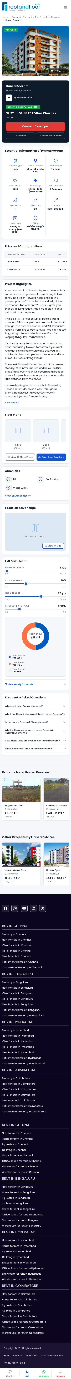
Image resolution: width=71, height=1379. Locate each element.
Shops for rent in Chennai (17, 1155)
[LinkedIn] (33, 908)
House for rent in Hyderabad (19, 1246)
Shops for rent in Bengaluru (18, 1209)
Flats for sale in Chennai (16, 939)
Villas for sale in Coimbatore (19, 1089)
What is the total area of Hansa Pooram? (28, 748)
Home (5, 17)
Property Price (14, 567)
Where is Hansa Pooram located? (24, 706)
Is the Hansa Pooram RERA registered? (26, 722)
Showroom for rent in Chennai (20, 1166)
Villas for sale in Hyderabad (18, 1041)
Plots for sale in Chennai (16, 951)
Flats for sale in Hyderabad (18, 1036)
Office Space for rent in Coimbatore (24, 1322)
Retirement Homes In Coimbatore (22, 1106)
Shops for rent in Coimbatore (19, 1316)
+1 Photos (59, 71)
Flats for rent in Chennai (16, 1133)
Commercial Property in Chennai (22, 967)
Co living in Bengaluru (15, 1203)
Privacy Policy (11, 1362)
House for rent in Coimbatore (19, 1299)
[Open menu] (65, 8)
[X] (42, 908)
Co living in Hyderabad (15, 1257)
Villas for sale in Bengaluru (17, 993)
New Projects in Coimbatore (19, 1100)
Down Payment (14, 580)
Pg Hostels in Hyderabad (16, 1251)
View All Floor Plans (22, 457)
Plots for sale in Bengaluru (17, 999)
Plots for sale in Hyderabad (18, 1047)
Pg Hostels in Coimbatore (17, 1305)
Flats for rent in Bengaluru (17, 1187)
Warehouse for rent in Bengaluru (21, 1225)
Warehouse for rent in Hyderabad (22, 1279)
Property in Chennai (22, 17)
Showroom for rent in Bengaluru (21, 1220)
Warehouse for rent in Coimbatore (23, 1333)
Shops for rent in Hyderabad (19, 1262)
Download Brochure (53, 457)
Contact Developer (35, 126)
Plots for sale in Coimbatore (19, 1095)
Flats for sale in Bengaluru (17, 987)
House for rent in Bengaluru (18, 1192)
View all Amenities (16, 495)
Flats (15, 169)
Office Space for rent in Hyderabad (23, 1268)
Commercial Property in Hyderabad (23, 1063)
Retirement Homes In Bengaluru (21, 1010)
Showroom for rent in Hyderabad (21, 1273)
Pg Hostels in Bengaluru (16, 1198)
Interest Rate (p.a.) (17, 605)
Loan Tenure (12, 593)
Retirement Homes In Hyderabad (21, 1058)
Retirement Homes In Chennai (20, 962)
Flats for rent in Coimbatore (19, 1294)
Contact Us (31, 1355)
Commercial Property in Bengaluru (23, 1015)
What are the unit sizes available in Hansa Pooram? (34, 714)
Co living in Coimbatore (16, 1310)
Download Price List (52, 135)
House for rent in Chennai (17, 1139)
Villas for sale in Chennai (16, 945)
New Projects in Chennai (47, 17)
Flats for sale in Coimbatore (18, 1084)
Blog (22, 1362)
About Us (17, 1355)
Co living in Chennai (14, 1150)
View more (11, 402)
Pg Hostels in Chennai (15, 1144)
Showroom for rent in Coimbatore (22, 1327)
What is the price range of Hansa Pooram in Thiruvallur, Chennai (29, 731)
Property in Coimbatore (16, 1078)
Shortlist (22, 135)
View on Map (54, 545)
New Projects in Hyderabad (18, 1052)
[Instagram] (14, 908)
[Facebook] (5, 908)
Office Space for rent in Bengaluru (22, 1214)
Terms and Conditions (51, 1355)
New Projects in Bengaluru (17, 1004)
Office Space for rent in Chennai (22, 1161)
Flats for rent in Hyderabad (18, 1240)
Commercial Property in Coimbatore (24, 1111)
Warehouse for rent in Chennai (20, 1172)
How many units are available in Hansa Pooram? (32, 740)
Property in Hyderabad (15, 1030)
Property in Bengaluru (15, 982)
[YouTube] (24, 908)
